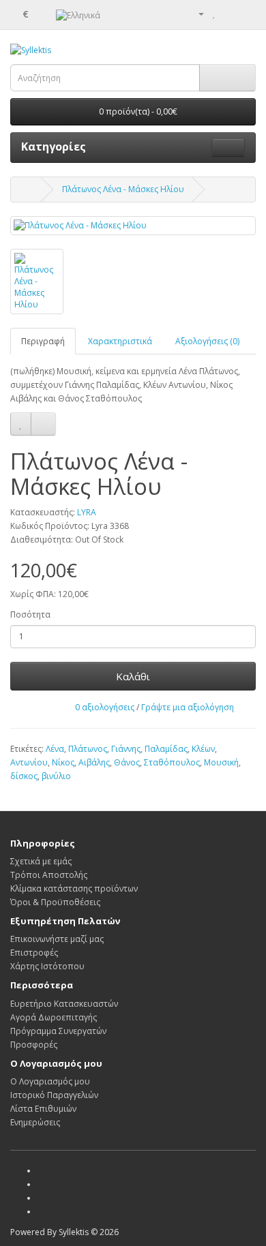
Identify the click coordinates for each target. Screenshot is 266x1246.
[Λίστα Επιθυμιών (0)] (214, 13)
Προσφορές (33, 1044)
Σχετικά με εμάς (41, 861)
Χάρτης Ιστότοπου (47, 966)
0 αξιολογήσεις (104, 707)
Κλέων (203, 749)
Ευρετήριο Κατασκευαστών (64, 1003)
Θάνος (127, 762)
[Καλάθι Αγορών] (229, 13)
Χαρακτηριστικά (120, 341)
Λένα (55, 749)
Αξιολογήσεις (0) (207, 341)
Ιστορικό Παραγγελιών (54, 1095)
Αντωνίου (29, 762)
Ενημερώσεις (35, 1122)
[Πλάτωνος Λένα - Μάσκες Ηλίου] (133, 225)
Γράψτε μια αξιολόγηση (187, 707)
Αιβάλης (94, 762)
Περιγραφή (43, 341)
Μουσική (221, 762)
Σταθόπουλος (172, 762)
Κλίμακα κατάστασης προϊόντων (74, 888)
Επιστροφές (34, 952)
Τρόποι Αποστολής (48, 875)
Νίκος (63, 762)
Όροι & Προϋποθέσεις (55, 902)
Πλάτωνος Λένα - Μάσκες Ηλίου (123, 189)
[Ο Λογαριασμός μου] (196, 13)
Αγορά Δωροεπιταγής (53, 1017)
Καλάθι (133, 676)
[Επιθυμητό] (20, 424)
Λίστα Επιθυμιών (43, 1108)
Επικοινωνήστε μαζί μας (57, 939)
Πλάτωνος (87, 749)
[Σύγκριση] (43, 424)
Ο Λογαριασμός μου (50, 1081)
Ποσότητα (30, 614)
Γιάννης (126, 749)
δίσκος (24, 776)
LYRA (86, 512)
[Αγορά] (245, 13)
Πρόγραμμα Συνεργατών (58, 1031)
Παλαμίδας (166, 749)
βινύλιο (56, 776)
